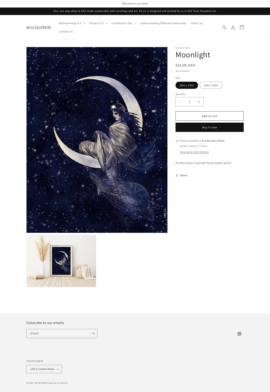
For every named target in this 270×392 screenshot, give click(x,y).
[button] (72, 23)
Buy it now (209, 127)
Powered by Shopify (57, 383)
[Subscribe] (93, 333)
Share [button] (183, 175)
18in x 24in (187, 85)
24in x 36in (211, 85)
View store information (194, 152)
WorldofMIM (40, 383)
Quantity (180, 94)
